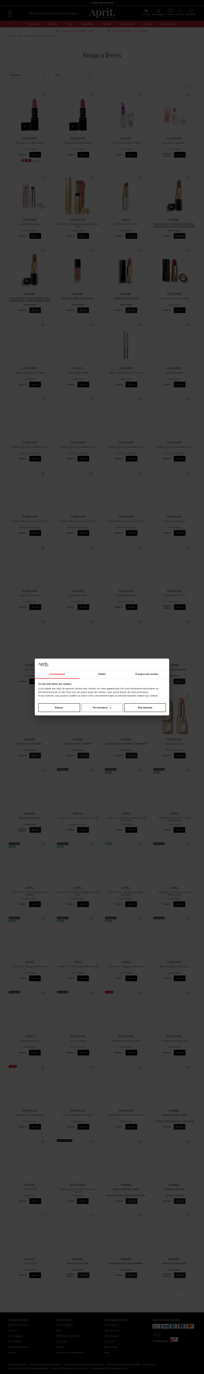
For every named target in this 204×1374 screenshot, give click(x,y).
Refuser (59, 707)
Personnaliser (100, 707)
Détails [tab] (102, 674)
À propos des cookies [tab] (146, 674)
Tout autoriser (145, 707)
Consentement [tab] (57, 674)
